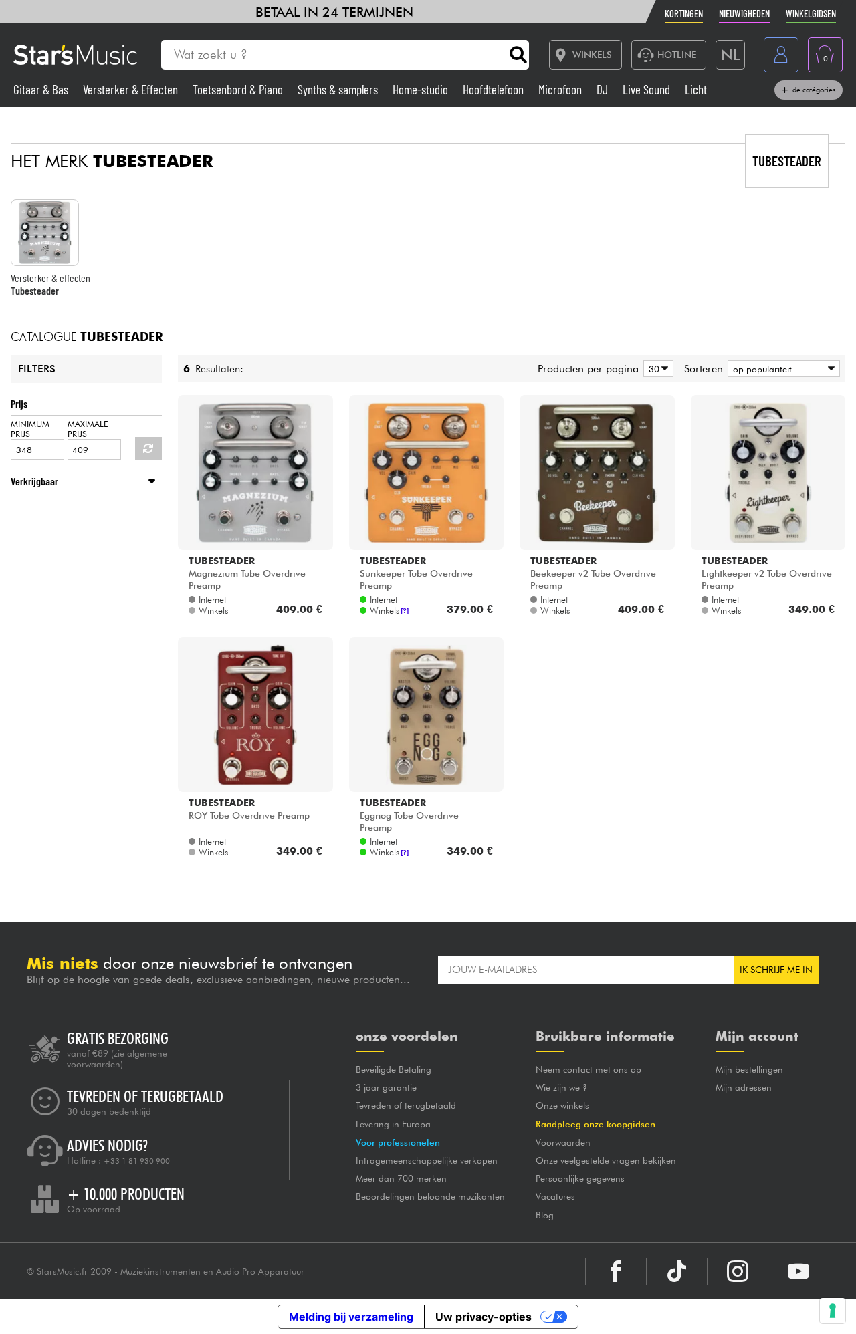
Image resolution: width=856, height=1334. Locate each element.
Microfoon (561, 89)
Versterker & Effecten (132, 89)
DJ (604, 89)
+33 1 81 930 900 (137, 1161)
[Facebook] (616, 1271)
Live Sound (648, 89)
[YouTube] (798, 1271)
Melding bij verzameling (351, 1316)
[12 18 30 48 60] (656, 368)
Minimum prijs (30, 429)
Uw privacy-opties (483, 1316)
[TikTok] (677, 1271)
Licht (696, 89)
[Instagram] (738, 1271)
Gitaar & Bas (42, 89)
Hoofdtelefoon (494, 89)
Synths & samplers (339, 89)
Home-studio (422, 89)
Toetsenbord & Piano (239, 89)
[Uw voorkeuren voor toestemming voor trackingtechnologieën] (832, 1310)
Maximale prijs (88, 429)
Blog (545, 1215)
